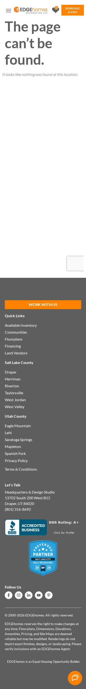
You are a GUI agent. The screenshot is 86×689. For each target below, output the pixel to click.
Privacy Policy (16, 460)
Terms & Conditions (21, 469)
